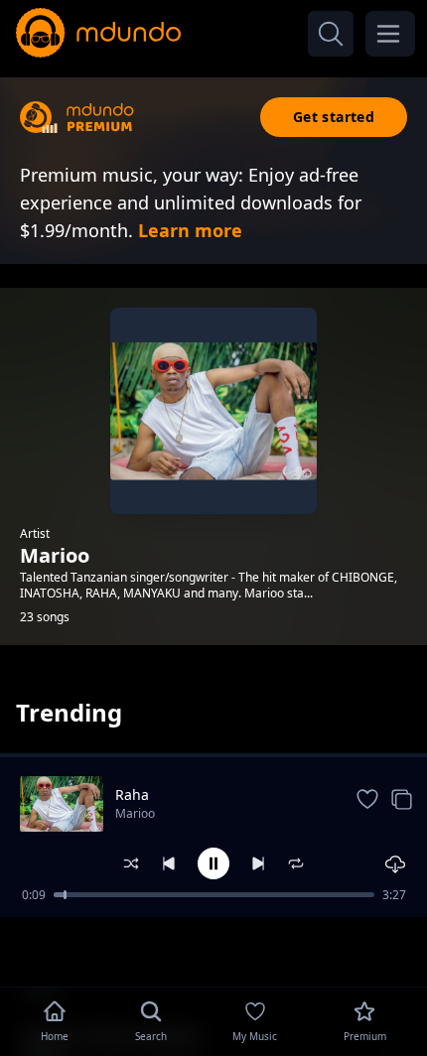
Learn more (190, 230)
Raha (132, 794)
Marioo (135, 813)
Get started (333, 116)
